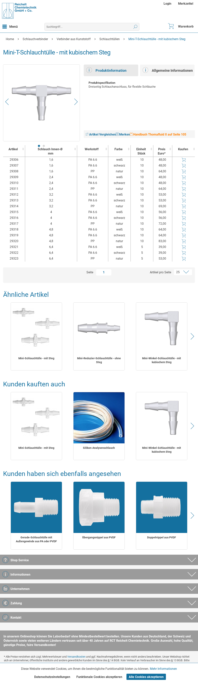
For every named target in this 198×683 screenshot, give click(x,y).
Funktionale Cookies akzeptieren (99, 677)
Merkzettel (185, 3)
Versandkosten (76, 656)
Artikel (13, 149)
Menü (13, 26)
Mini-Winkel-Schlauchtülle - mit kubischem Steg (161, 360)
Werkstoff (92, 149)
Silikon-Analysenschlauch (99, 447)
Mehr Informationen (163, 669)
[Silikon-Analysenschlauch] (99, 418)
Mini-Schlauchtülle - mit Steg (36, 358)
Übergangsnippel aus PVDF (99, 537)
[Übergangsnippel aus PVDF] (99, 507)
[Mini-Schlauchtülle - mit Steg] (36, 328)
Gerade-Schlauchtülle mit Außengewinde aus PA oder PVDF (36, 539)
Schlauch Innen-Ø (50, 151)
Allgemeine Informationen (172, 70)
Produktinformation (111, 70)
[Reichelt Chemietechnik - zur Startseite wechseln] (19, 11)
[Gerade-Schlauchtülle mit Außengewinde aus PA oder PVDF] (36, 507)
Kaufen (183, 149)
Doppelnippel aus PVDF (161, 537)
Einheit (141, 151)
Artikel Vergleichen (102, 134)
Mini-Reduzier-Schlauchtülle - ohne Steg (99, 360)
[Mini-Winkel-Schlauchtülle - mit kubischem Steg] (161, 328)
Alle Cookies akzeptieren (146, 677)
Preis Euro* (162, 151)
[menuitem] (168, 3)
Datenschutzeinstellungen (52, 677)
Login (167, 3)
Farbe (118, 149)
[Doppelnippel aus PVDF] (161, 507)
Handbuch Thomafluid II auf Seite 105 (159, 134)
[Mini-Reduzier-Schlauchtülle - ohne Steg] (99, 328)
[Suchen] (135, 27)
